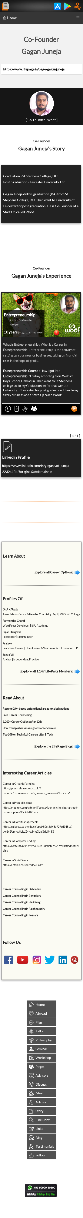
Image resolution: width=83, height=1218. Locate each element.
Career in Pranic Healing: (17, 802)
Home (12, 18)
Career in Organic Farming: (19, 783)
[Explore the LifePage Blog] (54, 746)
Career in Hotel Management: (20, 822)
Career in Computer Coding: (19, 841)
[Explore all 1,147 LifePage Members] (47, 671)
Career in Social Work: (16, 860)
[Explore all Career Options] (54, 572)
